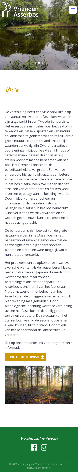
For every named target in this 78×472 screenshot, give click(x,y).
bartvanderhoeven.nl (39, 467)
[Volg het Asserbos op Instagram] (44, 449)
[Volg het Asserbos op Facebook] (34, 449)
